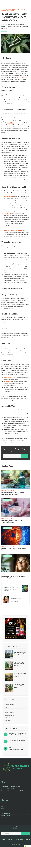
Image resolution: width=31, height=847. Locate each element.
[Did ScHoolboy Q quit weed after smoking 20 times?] (9, 677)
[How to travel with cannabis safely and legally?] (9, 688)
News (15, 655)
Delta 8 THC (16, 788)
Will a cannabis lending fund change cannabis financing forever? (20, 652)
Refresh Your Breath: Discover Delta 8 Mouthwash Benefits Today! (12, 493)
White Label (7, 720)
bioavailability (10, 123)
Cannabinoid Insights (9, 704)
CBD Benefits (14, 786)
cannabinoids (4, 786)
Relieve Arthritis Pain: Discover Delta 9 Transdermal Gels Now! (13, 521)
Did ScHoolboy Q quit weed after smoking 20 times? (20, 674)
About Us (10, 839)
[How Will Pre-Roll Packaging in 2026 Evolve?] (9, 665)
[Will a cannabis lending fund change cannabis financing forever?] (9, 654)
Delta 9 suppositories (22, 77)
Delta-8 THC (4, 788)
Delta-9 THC (11, 788)
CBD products (21, 786)
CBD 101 (7, 707)
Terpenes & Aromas (9, 715)
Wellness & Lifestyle (5, 10)
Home (3, 839)
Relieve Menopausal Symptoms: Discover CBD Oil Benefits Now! (18, 599)
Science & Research (7, 528)
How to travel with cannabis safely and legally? (19, 686)
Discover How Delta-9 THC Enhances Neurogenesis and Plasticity (11, 588)
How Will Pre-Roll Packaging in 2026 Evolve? (19, 663)
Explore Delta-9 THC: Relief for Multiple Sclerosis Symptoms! (13, 577)
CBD (10, 786)
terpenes (21, 790)
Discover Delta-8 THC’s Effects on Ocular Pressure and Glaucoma (13, 549)
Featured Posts (11, 646)
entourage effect (15, 790)
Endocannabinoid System (6, 790)
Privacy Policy (19, 839)
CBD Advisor (8, 9)
